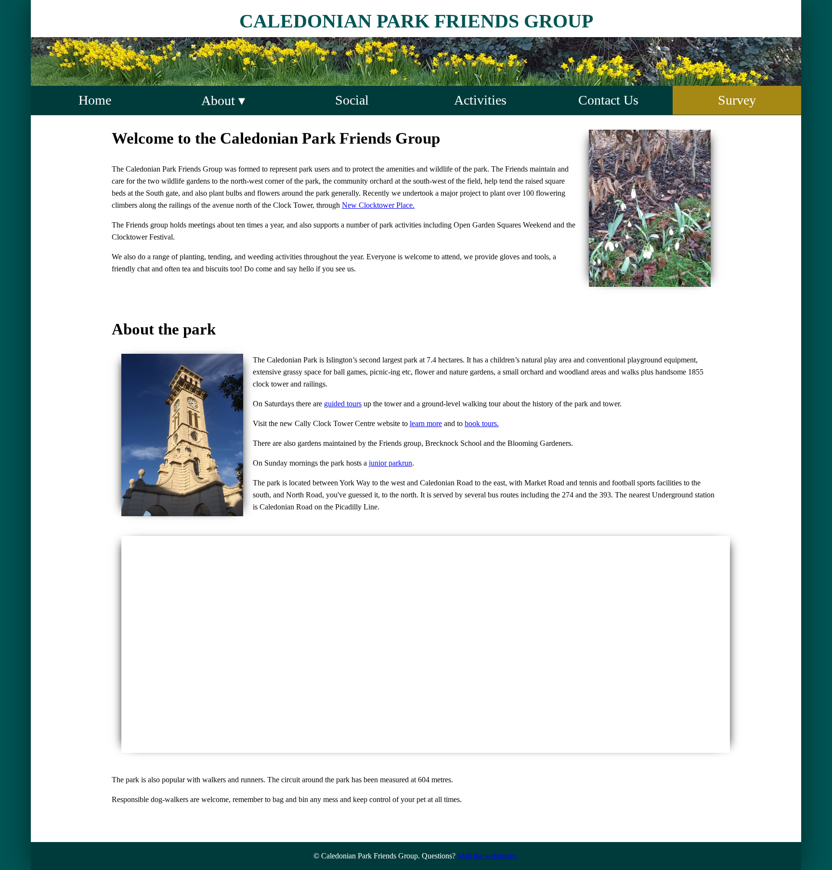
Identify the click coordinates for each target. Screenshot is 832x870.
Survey (737, 100)
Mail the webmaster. (488, 856)
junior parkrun (390, 463)
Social (352, 100)
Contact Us (608, 100)
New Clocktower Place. (378, 205)
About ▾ (223, 100)
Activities (480, 100)
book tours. (482, 423)
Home (94, 100)
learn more (426, 423)
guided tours (343, 404)
